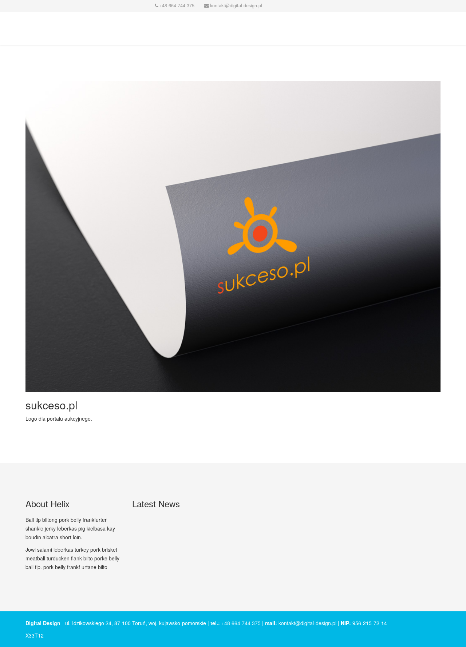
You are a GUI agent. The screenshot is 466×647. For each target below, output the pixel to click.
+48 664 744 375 (241, 623)
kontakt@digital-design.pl (307, 623)
